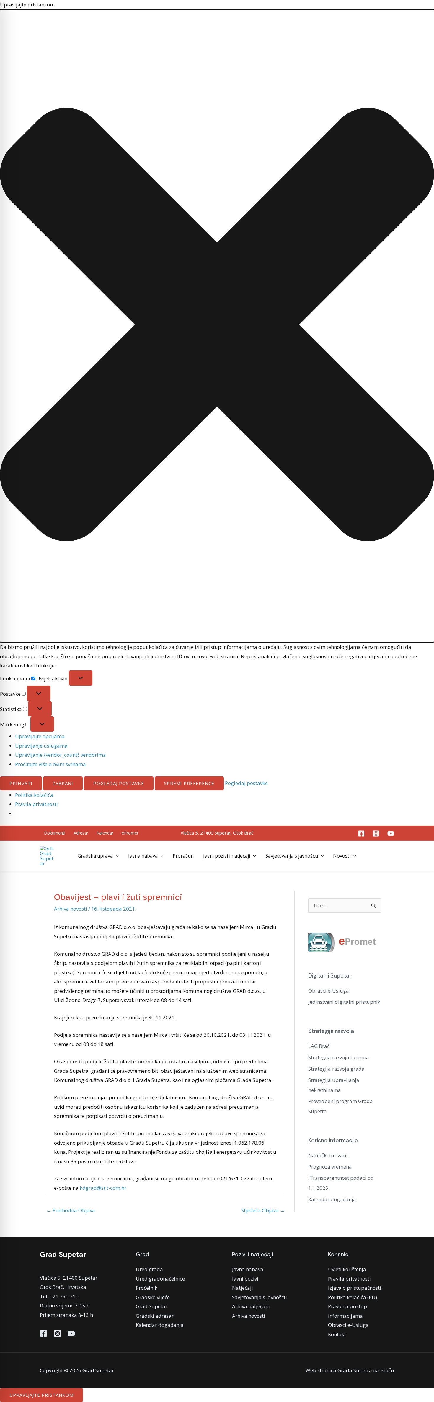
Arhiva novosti (70, 908)
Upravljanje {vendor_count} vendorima (60, 754)
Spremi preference (189, 783)
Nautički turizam (328, 1155)
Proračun (183, 856)
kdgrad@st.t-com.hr (103, 1187)
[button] (217, 326)
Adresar (81, 833)
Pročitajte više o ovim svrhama (50, 764)
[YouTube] (390, 833)
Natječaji (242, 1287)
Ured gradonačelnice (160, 1278)
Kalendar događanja (332, 1199)
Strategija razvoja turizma (338, 1057)
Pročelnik (146, 1287)
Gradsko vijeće (153, 1297)
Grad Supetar (151, 1306)
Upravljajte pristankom (41, 1395)
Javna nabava (143, 856)
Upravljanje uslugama (41, 745)
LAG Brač (318, 1046)
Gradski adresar (155, 1315)
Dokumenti (54, 833)
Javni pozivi (245, 1278)
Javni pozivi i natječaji (226, 856)
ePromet (130, 833)
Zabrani (63, 783)
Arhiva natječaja (251, 1306)
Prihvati (20, 783)
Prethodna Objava (70, 1210)
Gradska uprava (95, 856)
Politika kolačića (34, 794)
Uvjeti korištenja (347, 1269)
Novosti (341, 856)
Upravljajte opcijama (40, 736)
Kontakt (337, 1334)
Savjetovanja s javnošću (291, 856)
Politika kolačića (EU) (352, 1297)
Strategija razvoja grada (336, 1068)
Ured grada (149, 1269)
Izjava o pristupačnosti (354, 1287)
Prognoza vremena (330, 1166)
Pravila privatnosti (36, 804)
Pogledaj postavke (118, 783)
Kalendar (105, 833)
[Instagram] (376, 833)
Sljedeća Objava (263, 1210)
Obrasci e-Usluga (328, 990)
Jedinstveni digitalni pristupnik (344, 1001)
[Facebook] (361, 833)
